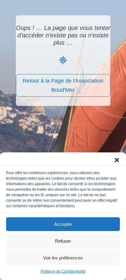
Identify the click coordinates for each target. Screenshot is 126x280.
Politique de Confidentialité (63, 271)
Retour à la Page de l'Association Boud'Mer (63, 85)
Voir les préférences (63, 257)
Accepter (63, 224)
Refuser (63, 241)
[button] (117, 160)
